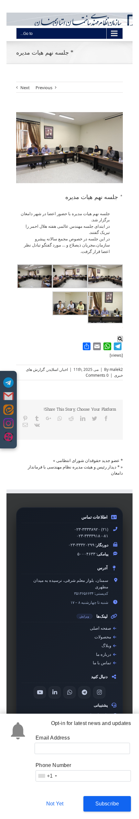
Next (25, 87)
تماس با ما (102, 663)
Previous (44, 87)
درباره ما (104, 654)
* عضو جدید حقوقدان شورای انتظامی (89, 460)
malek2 (116, 369)
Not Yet (54, 803)
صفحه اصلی (101, 628)
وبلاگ (107, 645)
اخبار (64, 369)
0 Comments (97, 375)
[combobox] (47, 776)
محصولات (103, 637)
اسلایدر (52, 369)
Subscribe (107, 803)
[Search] (120, 339)
